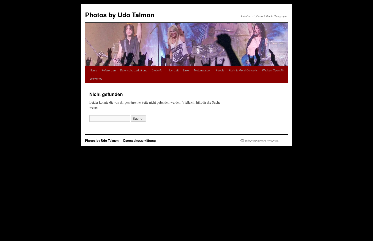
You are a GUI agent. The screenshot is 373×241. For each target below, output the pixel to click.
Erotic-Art (157, 70)
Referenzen (108, 70)
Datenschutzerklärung (133, 70)
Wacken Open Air (273, 70)
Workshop (96, 78)
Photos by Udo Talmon (119, 14)
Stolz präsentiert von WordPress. (262, 140)
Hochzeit (173, 70)
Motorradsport (202, 70)
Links (186, 70)
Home (93, 70)
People (220, 70)
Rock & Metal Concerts (243, 70)
